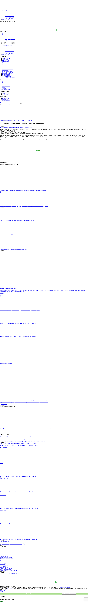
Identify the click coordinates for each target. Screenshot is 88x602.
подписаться (2, 406)
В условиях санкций (6, 100)
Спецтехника (29, 127)
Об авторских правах (9, 18)
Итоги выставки (8, 40)
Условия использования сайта (6, 557)
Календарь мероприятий (10, 39)
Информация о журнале (10, 11)
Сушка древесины (6, 74)
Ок (62, 593)
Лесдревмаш (2, 127)
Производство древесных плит (8, 65)
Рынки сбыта (5, 99)
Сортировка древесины (7, 73)
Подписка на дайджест (9, 17)
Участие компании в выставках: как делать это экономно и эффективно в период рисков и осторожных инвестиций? (27, 428)
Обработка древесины (6, 60)
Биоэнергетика (5, 62)
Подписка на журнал (9, 13)
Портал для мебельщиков (10, 77)
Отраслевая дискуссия (6, 35)
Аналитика (2, 564)
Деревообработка (3, 404)
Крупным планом (6, 82)
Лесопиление (5, 70)
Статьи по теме (8, 76)
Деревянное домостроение (7, 71)
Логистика (4, 64)
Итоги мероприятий (6, 107)
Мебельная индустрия (22, 127)
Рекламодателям (5, 19)
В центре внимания (6, 34)
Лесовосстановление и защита (8, 63)
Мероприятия (5, 38)
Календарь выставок (6, 106)
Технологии (4, 88)
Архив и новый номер (9, 12)
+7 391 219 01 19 (12, 573)
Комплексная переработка (7, 69)
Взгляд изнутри (5, 83)
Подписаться (2, 571)
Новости (4, 33)
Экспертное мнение (4, 102)
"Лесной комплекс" (22, 141)
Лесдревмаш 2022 (6, 93)
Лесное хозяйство (6, 58)
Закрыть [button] (1, 601)
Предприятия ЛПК (6, 86)
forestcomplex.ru (10, 588)
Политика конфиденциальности (6, 558)
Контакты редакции (4, 556)
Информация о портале (9, 16)
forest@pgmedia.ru (19, 573)
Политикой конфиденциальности (63, 587)
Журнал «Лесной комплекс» (8, 10)
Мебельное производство (7, 75)
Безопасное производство (7, 72)
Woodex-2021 (5, 94)
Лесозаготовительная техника (11, 127)
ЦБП (3, 67)
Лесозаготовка (5, 59)
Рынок (3, 36)
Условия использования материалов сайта (8, 559)
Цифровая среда (5, 61)
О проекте (4, 15)
